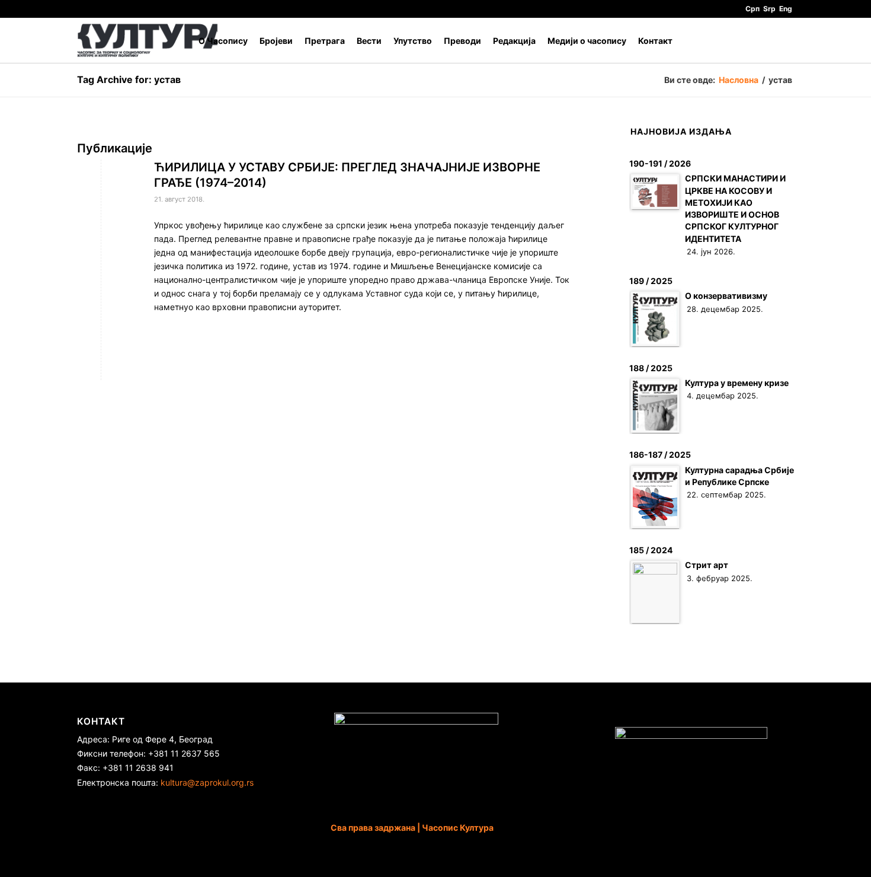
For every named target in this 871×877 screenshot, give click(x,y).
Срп (752, 8)
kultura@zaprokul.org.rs (207, 782)
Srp (769, 8)
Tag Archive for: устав (129, 79)
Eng (785, 8)
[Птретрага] (782, 40)
